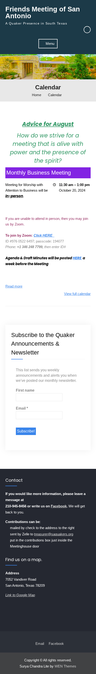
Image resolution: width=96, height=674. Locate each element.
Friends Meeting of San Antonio (42, 12)
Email (22, 408)
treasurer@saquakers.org (53, 534)
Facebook (59, 506)
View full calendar (77, 294)
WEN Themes (65, 666)
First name (25, 390)
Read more (13, 286)
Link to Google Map (20, 595)
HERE (77, 258)
